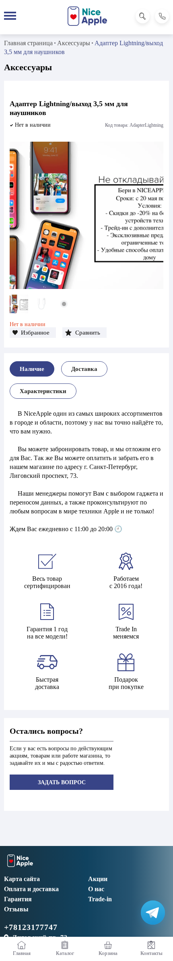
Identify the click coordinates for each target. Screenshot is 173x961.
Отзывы (16, 909)
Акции (97, 878)
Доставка (84, 369)
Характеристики (43, 391)
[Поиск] (143, 16)
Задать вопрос (62, 782)
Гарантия (18, 899)
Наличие (32, 369)
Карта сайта (22, 878)
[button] (33, 332)
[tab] (32, 369)
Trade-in (100, 899)
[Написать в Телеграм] (153, 912)
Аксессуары (73, 43)
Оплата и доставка (31, 889)
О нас (96, 889)
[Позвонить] (162, 16)
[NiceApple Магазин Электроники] (87, 16)
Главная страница (28, 43)
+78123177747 (31, 927)
